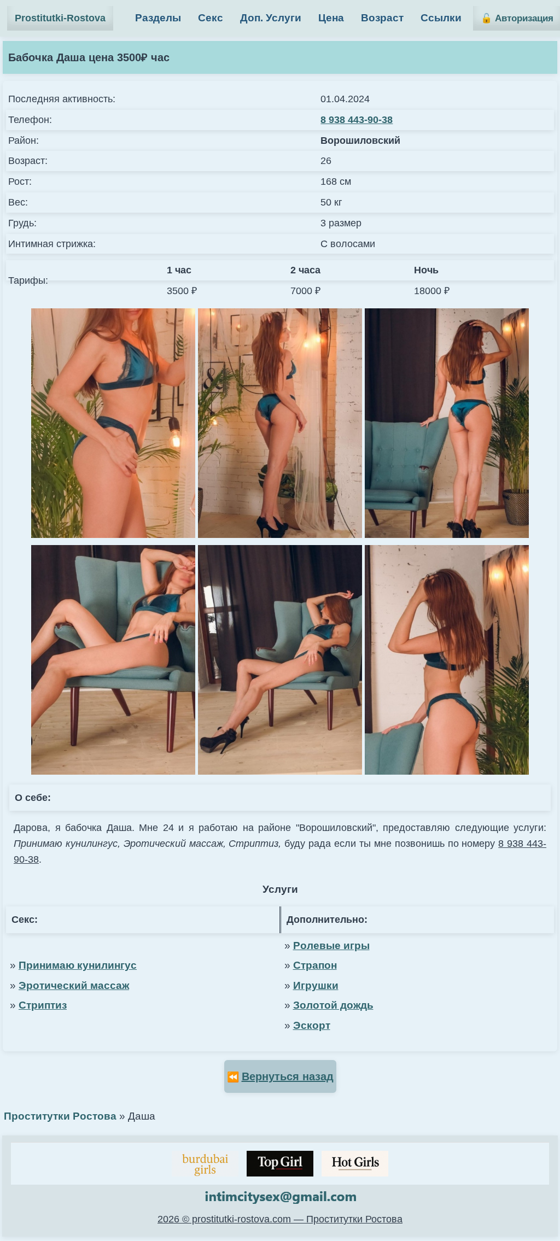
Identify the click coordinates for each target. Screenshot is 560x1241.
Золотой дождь (333, 1005)
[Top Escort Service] (205, 1163)
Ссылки (441, 18)
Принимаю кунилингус (78, 965)
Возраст (382, 18)
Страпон (315, 965)
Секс (210, 18)
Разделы (158, 18)
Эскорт (311, 1025)
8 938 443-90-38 (356, 119)
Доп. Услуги (270, 18)
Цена (331, 18)
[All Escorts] (355, 1163)
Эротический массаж (74, 985)
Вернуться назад (288, 1076)
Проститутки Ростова (60, 1116)
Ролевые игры (331, 945)
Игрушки (316, 985)
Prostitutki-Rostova (60, 18)
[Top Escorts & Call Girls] (280, 1163)
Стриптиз (43, 1005)
